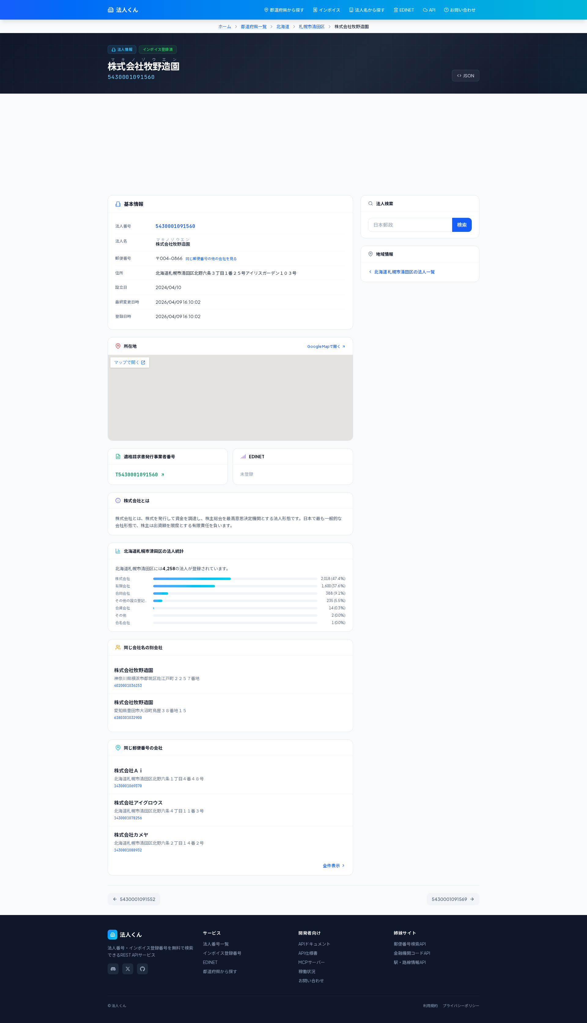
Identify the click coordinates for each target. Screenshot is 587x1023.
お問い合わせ (463, 10)
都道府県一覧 (254, 26)
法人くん (127, 9)
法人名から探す (370, 10)
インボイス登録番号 (222, 953)
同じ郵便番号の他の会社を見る (211, 258)
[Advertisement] (293, 139)
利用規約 (430, 1005)
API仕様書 (308, 953)
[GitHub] (142, 968)
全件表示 (331, 865)
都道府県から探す (287, 10)
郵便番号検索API (410, 944)
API (432, 10)
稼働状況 (307, 971)
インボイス (329, 10)
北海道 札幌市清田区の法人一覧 (404, 271)
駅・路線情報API (410, 962)
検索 (462, 224)
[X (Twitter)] (127, 968)
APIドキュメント (314, 944)
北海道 (282, 26)
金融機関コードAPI (412, 953)
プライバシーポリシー (461, 1005)
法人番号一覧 (216, 944)
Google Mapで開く (324, 346)
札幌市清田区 (312, 26)
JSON (468, 75)
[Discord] (113, 968)
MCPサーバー (311, 962)
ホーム (224, 26)
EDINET (407, 10)
